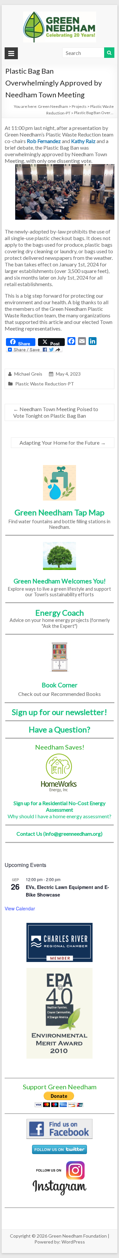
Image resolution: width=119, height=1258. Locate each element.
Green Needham (53, 106)
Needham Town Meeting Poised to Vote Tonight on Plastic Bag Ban (55, 412)
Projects (79, 106)
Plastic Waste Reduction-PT (44, 383)
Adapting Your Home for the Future (63, 442)
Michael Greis (28, 374)
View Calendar (20, 908)
